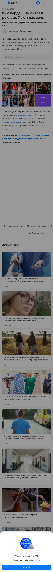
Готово (26, 567)
